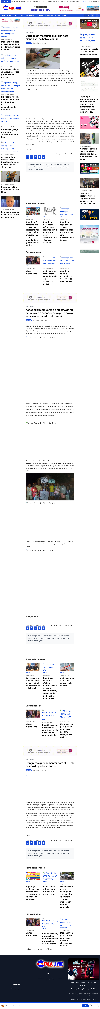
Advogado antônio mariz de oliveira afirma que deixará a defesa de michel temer (89, 154)
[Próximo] (97, 8)
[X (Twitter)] (35, 157)
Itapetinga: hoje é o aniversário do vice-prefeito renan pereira (66, 276)
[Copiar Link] (43, 157)
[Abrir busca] (97, 15)
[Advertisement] (50, 104)
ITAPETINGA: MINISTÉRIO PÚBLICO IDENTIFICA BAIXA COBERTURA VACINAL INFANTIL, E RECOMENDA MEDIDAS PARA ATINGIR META (50, 688)
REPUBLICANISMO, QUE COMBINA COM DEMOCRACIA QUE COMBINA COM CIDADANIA (50, 730)
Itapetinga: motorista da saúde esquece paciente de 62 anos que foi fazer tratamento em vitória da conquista (50, 232)
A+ (88, 15)
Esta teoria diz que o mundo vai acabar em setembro (10, 214)
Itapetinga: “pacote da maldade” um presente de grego (89, 51)
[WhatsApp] (27, 157)
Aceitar (85, 1005)
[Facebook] (31, 157)
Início (3, 15)
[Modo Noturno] (92, 15)
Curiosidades (39, 15)
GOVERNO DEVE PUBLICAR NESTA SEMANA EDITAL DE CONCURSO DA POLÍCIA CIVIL (33, 683)
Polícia (21, 15)
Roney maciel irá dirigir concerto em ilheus (10, 189)
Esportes (57, 15)
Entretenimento (49, 15)
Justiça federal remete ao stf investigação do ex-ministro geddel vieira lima (10, 162)
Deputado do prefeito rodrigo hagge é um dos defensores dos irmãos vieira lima (88, 198)
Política (16, 15)
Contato (64, 15)
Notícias (9, 15)
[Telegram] (39, 157)
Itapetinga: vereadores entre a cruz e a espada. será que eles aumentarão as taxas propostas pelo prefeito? (89, 104)
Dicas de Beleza (29, 15)
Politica (44, 719)
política (27, 265)
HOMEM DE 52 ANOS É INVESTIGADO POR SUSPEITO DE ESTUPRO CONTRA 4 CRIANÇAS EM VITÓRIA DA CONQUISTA (66, 896)
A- (85, 15)
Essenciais (94, 1005)
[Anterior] (59, 8)
